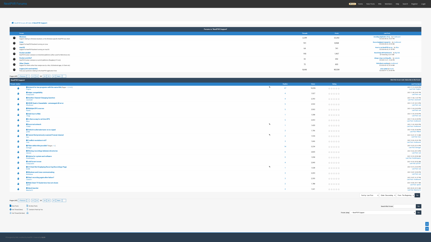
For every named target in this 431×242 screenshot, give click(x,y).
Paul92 (28, 110)
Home (360, 4)
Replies (285, 84)
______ (352, 4)
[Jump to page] (64, 76)
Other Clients (24, 63)
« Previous (22, 76)
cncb (27, 142)
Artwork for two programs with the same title (44, 87)
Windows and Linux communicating (41, 172)
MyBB (43, 237)
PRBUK (419, 131)
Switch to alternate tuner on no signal (42, 130)
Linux (21, 42)
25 (48, 76)
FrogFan (28, 89)
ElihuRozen (29, 105)
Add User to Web (34, 114)
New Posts (370, 4)
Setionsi (28, 153)
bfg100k (397, 53)
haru (27, 137)
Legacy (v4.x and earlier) (28, 69)
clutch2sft (29, 100)
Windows (22, 37)
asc (419, 84)
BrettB (28, 169)
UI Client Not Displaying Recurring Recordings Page (47, 167)
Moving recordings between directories (43, 151)
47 (54, 76)
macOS (22, 47)
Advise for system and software (40, 156)
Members (388, 4)
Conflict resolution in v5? (37, 140)
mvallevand (396, 37)
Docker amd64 (24, 53)
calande (397, 58)
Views (313, 84)
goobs (28, 132)
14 (285, 146)
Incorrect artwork (34, 124)
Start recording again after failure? (41, 177)
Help (397, 4)
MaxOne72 (29, 190)
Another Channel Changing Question (41, 98)
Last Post (414, 84)
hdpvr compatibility (35, 92)
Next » (59, 76)
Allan (397, 47)
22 (37, 76)
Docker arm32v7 (25, 58)
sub (420, 94)
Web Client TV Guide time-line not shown (43, 183)
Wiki (379, 4)
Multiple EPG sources (36, 108)
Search (405, 4)
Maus (28, 121)
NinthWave (29, 174)
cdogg (28, 116)
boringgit (29, 148)
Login (423, 4)
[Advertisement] (215, 14)
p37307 (418, 163)
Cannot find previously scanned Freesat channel (46, 135)
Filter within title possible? (38, 146)
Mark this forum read (397, 80)
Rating (334, 84)
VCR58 (28, 126)
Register (414, 4)
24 (44, 76)
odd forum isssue (34, 161)
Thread (12, 84)
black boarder (33, 188)
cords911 (29, 179)
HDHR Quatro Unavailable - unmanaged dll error (46, 103)
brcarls (391, 69)
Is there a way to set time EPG (39, 119)
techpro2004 (30, 94)
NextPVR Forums (15, 3)
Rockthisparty (30, 158)
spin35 (28, 185)
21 (33, 76)
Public (29, 23)
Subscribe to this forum (412, 80)
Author (18, 84)
